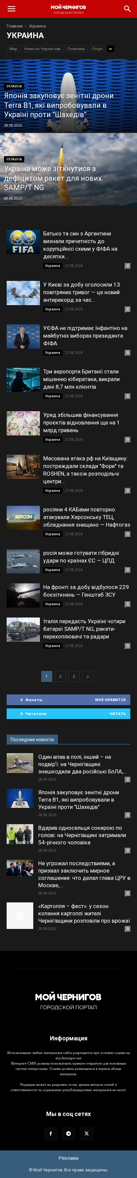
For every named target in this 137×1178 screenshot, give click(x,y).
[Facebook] (50, 1134)
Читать (117, 713)
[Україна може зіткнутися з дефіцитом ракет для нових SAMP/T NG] (68, 192)
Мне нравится (110, 699)
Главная (15, 26)
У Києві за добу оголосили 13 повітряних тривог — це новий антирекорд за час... (81, 292)
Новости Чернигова (42, 48)
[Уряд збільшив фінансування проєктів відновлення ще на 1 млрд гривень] (23, 423)
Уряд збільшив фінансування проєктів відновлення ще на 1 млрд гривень (81, 422)
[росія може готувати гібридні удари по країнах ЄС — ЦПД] (23, 561)
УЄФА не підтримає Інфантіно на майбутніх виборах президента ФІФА (85, 336)
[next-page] (87, 676)
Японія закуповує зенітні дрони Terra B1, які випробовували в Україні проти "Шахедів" (78, 799)
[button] (11, 9)
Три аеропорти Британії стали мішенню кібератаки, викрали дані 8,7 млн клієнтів (81, 379)
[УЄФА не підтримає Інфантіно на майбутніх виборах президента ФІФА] (23, 336)
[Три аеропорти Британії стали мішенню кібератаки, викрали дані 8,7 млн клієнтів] (23, 380)
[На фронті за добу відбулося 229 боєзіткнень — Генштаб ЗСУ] (23, 595)
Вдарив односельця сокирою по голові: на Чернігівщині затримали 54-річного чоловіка (82, 835)
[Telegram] (68, 1134)
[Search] (127, 9)
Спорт (97, 48)
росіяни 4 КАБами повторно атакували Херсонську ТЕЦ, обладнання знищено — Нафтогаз (86, 517)
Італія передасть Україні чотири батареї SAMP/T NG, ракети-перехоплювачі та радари (84, 629)
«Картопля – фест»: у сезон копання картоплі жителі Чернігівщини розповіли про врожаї (84, 913)
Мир (13, 48)
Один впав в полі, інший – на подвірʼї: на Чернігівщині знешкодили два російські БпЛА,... (82, 764)
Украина (14, 86)
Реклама (68, 1158)
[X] (86, 1134)
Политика (76, 48)
